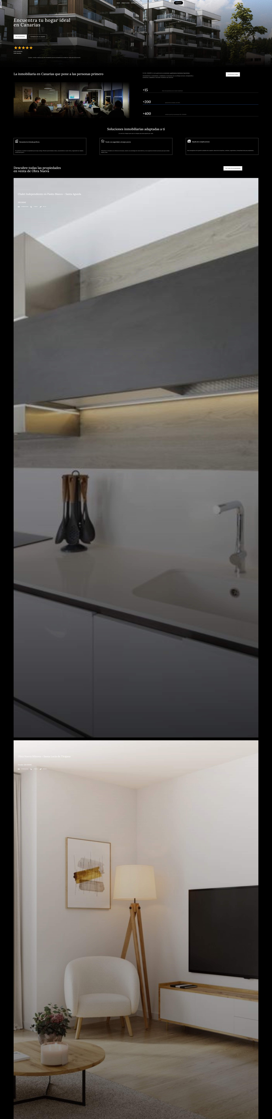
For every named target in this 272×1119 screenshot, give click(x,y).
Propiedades (134, 3)
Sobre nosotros (144, 3)
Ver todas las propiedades (232, 168)
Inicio (118, 3)
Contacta (178, 2)
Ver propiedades (20, 36)
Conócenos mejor (233, 74)
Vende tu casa (125, 3)
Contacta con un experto (37, 36)
